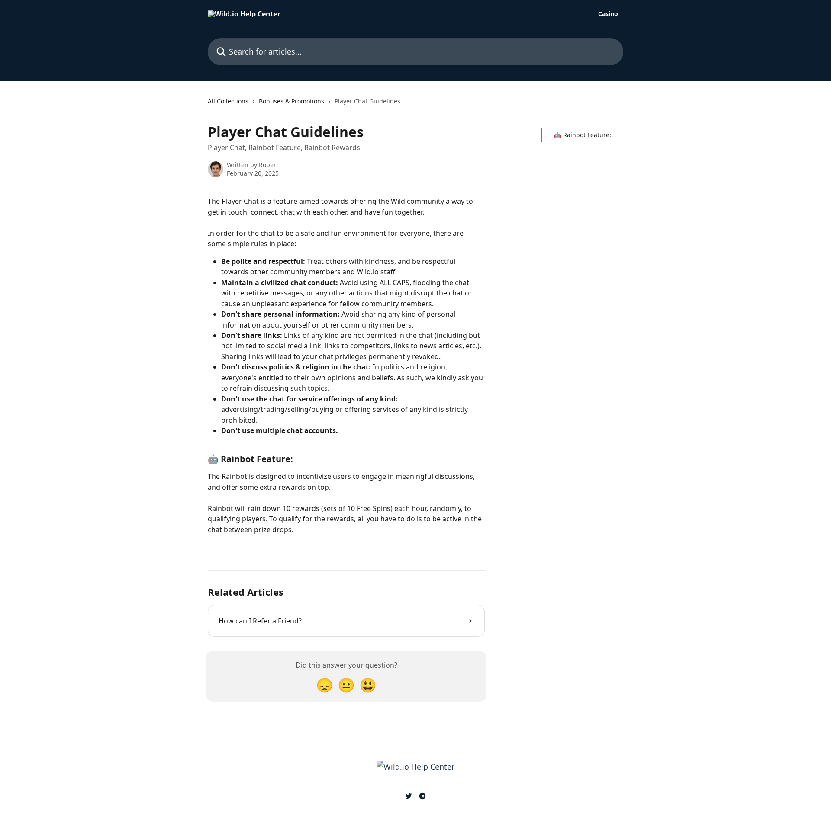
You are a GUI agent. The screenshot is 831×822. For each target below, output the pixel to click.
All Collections (228, 101)
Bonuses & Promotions (291, 101)
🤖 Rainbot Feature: (582, 135)
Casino (608, 14)
